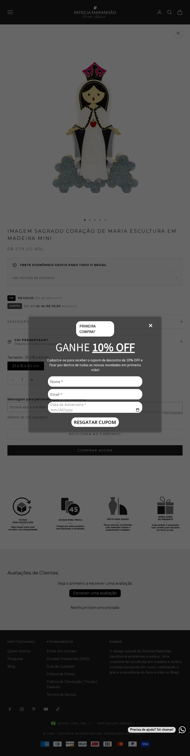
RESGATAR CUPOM (95, 422)
